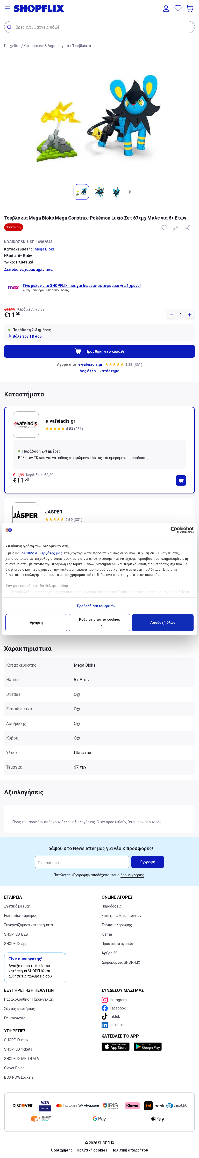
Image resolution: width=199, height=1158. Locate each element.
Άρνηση (36, 623)
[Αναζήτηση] (10, 27)
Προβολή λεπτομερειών (96, 606)
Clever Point (14, 1068)
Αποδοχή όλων (162, 623)
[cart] (190, 8)
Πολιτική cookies (92, 1150)
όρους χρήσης (132, 875)
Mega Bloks (45, 249)
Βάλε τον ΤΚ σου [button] (27, 336)
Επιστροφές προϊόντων (121, 915)
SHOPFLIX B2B (16, 934)
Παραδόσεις (112, 906)
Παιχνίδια (12, 46)
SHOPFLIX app (15, 944)
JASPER (53, 511)
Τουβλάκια (81, 46)
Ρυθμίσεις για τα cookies (99, 619)
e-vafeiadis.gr (90, 364)
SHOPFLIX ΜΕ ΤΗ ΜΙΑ (21, 1059)
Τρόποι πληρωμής (117, 925)
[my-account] (166, 8)
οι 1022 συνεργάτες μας (42, 553)
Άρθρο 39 (109, 953)
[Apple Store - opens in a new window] (117, 1046)
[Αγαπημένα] (178, 8)
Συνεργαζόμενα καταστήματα (28, 925)
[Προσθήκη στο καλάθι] (181, 480)
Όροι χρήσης (62, 1150)
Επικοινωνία (14, 1018)
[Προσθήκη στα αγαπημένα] (164, 228)
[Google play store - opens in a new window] (148, 1046)
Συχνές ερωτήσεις (19, 1009)
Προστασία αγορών (118, 944)
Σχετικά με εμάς (17, 906)
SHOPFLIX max (16, 1040)
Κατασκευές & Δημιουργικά (46, 46)
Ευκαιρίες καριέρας (20, 915)
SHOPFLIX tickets (18, 1049)
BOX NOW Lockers (19, 1077)
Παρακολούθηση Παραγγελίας (29, 999)
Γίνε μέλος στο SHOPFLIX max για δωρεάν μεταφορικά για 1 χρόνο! (82, 286)
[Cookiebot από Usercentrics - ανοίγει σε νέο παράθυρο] (171, 529)
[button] (7, 8)
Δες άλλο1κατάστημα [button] (99, 371)
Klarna (107, 934)
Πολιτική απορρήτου (129, 1150)
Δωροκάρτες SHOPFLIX (121, 962)
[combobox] (99, 27)
